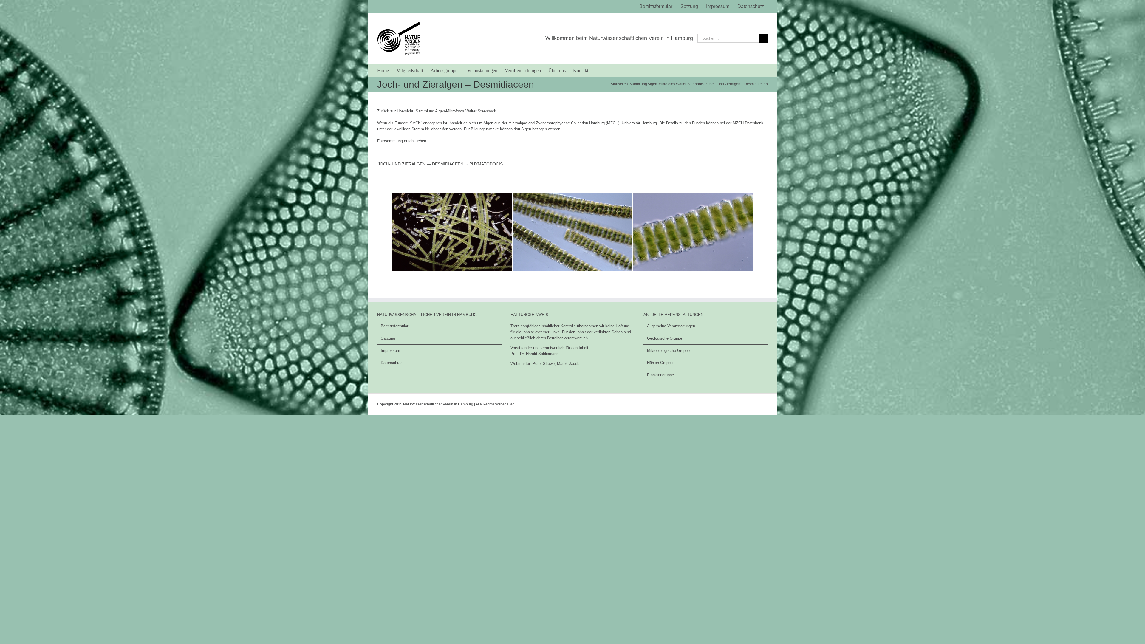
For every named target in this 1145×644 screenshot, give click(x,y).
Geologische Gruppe (664, 338)
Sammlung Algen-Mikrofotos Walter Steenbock (456, 111)
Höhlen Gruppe (660, 362)
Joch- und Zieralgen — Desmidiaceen (420, 164)
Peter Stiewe (544, 363)
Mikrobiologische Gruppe (668, 350)
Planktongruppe (660, 375)
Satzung (388, 338)
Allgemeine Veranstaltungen (671, 326)
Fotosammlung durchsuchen (401, 141)
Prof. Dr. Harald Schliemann (534, 354)
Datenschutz (392, 362)
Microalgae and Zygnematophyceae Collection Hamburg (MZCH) (563, 123)
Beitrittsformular (394, 326)
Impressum (390, 350)
